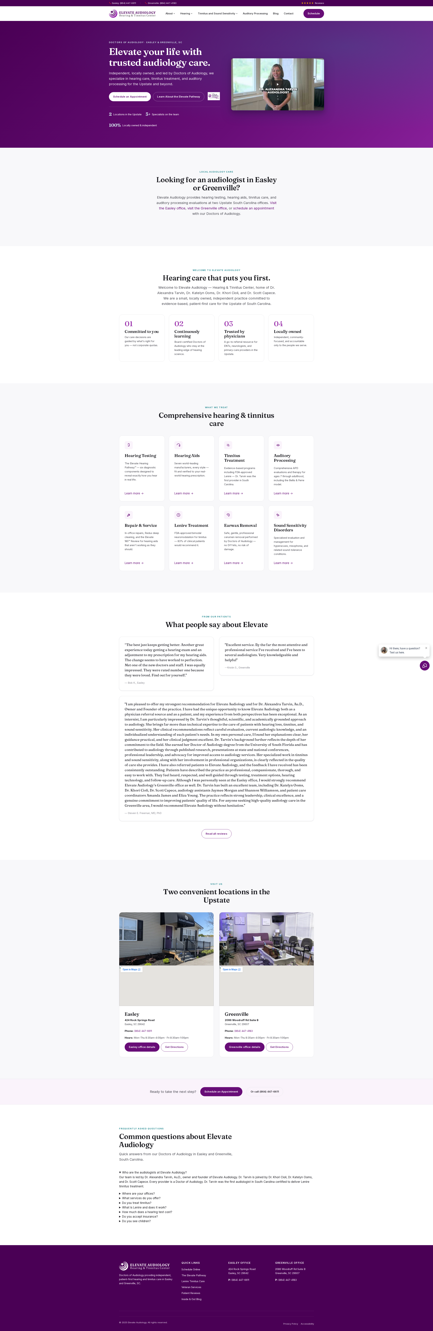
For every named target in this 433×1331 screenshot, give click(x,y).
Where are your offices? (138, 1193)
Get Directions (174, 1047)
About (169, 13)
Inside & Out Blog (191, 1299)
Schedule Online (190, 1269)
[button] (277, 84)
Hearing (185, 13)
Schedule (314, 13)
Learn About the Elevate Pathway (178, 96)
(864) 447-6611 (143, 1031)
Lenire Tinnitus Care (193, 1281)
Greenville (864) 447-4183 (162, 3)
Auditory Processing (255, 13)
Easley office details (142, 1047)
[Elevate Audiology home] (132, 13)
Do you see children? (136, 1221)
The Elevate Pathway (193, 1275)
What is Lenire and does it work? (144, 1207)
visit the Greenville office (207, 208)
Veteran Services (191, 1287)
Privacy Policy (290, 1323)
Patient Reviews (190, 1293)
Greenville (236, 1014)
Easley (132, 1014)
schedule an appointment (253, 208)
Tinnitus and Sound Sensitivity (216, 13)
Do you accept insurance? (140, 1216)
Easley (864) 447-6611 (124, 3)
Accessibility (307, 1323)
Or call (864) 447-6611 (265, 1091)
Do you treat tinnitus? (136, 1203)
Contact (288, 13)
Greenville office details (244, 1047)
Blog (276, 13)
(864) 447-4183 (243, 1031)
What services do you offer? (141, 1198)
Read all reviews (216, 833)
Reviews (312, 3)
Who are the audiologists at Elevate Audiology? (154, 1172)
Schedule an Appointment (130, 96)
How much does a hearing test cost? (147, 1212)
